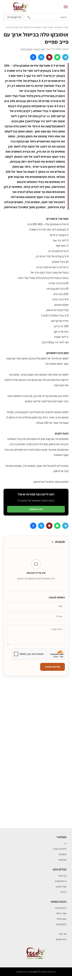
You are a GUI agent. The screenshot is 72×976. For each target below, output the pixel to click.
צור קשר (62, 933)
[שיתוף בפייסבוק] (33, 57)
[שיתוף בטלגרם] (65, 57)
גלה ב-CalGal (36, 509)
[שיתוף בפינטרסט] (49, 57)
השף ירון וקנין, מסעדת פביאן (33, 49)
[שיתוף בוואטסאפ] (57, 57)
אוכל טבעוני (61, 886)
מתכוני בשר (48, 27)
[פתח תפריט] (65, 6)
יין (65, 843)
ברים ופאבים (60, 881)
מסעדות (62, 854)
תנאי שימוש (61, 939)
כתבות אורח (60, 908)
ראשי (66, 27)
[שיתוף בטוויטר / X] (41, 57)
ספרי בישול (61, 913)
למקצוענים (61, 924)
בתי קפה (62, 875)
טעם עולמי (61, 918)
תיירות (63, 892)
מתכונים (58, 27)
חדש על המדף (59, 848)
